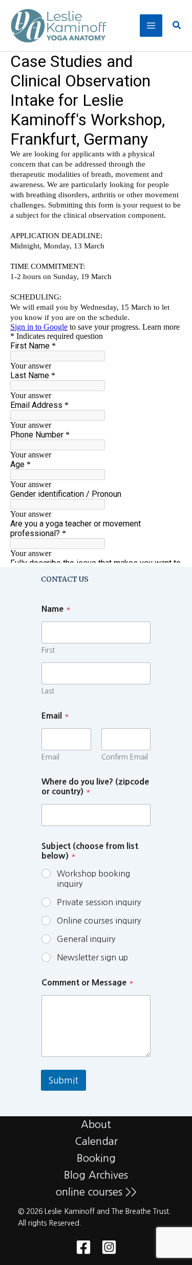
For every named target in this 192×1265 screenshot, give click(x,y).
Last (47, 691)
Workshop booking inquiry (93, 878)
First (48, 650)
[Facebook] (83, 1247)
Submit (63, 1080)
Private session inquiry (99, 902)
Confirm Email (124, 757)
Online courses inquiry (99, 920)
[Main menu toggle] (151, 25)
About (96, 1124)
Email (50, 757)
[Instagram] (109, 1247)
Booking (96, 1158)
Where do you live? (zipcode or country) (95, 786)
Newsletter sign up (92, 957)
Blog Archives (96, 1175)
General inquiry (86, 939)
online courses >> (96, 1192)
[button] (177, 26)
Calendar (96, 1141)
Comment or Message (87, 982)
